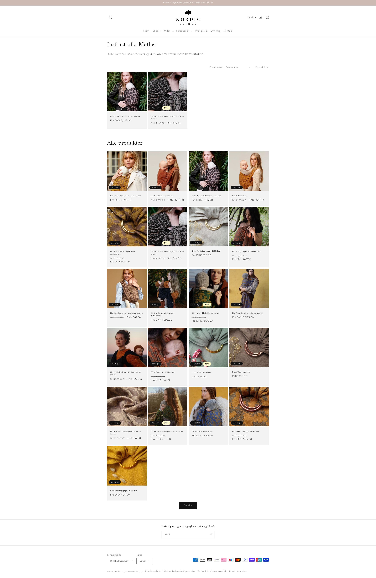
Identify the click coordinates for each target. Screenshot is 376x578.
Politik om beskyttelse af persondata (178, 571)
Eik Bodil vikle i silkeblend (162, 196)
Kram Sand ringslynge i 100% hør (206, 251)
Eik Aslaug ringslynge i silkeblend (246, 251)
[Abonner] (211, 534)
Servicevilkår (203, 571)
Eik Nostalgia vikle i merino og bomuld (126, 313)
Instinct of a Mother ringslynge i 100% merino (167, 117)
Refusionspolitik (152, 571)
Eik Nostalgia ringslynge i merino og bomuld (125, 432)
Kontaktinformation (238, 571)
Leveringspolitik (219, 571)
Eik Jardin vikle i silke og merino (205, 313)
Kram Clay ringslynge (241, 372)
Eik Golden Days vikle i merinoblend (125, 196)
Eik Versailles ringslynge (202, 431)
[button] (110, 17)
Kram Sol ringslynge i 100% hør (123, 490)
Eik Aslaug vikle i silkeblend (162, 372)
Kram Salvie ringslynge (201, 372)
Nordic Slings (120, 571)
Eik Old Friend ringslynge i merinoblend (162, 314)
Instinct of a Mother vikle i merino (125, 116)
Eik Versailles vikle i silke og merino (247, 313)
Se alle (188, 505)
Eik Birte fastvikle (239, 196)
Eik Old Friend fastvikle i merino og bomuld (125, 373)
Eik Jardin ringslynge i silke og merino (167, 431)
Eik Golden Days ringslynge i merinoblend (122, 252)
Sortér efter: (216, 67)
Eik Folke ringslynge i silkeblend (246, 431)
